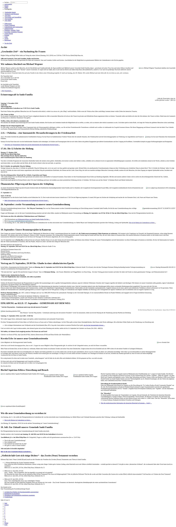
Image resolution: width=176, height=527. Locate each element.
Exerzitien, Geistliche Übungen (13, 32)
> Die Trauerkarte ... (6, 91)
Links (6, 37)
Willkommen (8, 23)
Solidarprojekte (8, 28)
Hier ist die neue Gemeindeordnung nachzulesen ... (16, 451)
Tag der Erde (8, 43)
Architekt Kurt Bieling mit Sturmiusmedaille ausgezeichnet (21, 492)
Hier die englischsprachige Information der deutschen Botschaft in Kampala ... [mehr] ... (126, 403)
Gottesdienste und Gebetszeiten (13, 27)
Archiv (6, 38)
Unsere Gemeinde (9, 25)
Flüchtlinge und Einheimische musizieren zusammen (19, 495)
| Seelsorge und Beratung (11, 14)
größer (6, 7)
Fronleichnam (8, 497)
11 (5, 521)
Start (5, 503)
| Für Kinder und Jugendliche (12, 17)
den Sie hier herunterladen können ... (94, 325)
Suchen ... (7, 2)
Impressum (7, 40)
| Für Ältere (7, 20)
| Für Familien (8, 19)
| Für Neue (7, 15)
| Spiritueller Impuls (10, 12)
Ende (5, 524)
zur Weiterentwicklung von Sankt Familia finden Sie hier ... (33, 219)
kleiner (6, 6)
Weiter (6, 523)
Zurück (6, 505)
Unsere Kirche (8, 33)
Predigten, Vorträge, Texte (12, 30)
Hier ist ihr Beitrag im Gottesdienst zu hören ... (142, 222)
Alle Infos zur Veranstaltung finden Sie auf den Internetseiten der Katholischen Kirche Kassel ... (32, 144)
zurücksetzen (8, 4)
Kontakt (6, 35)
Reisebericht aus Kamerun (12, 493)
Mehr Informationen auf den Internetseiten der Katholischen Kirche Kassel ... (26, 200)
